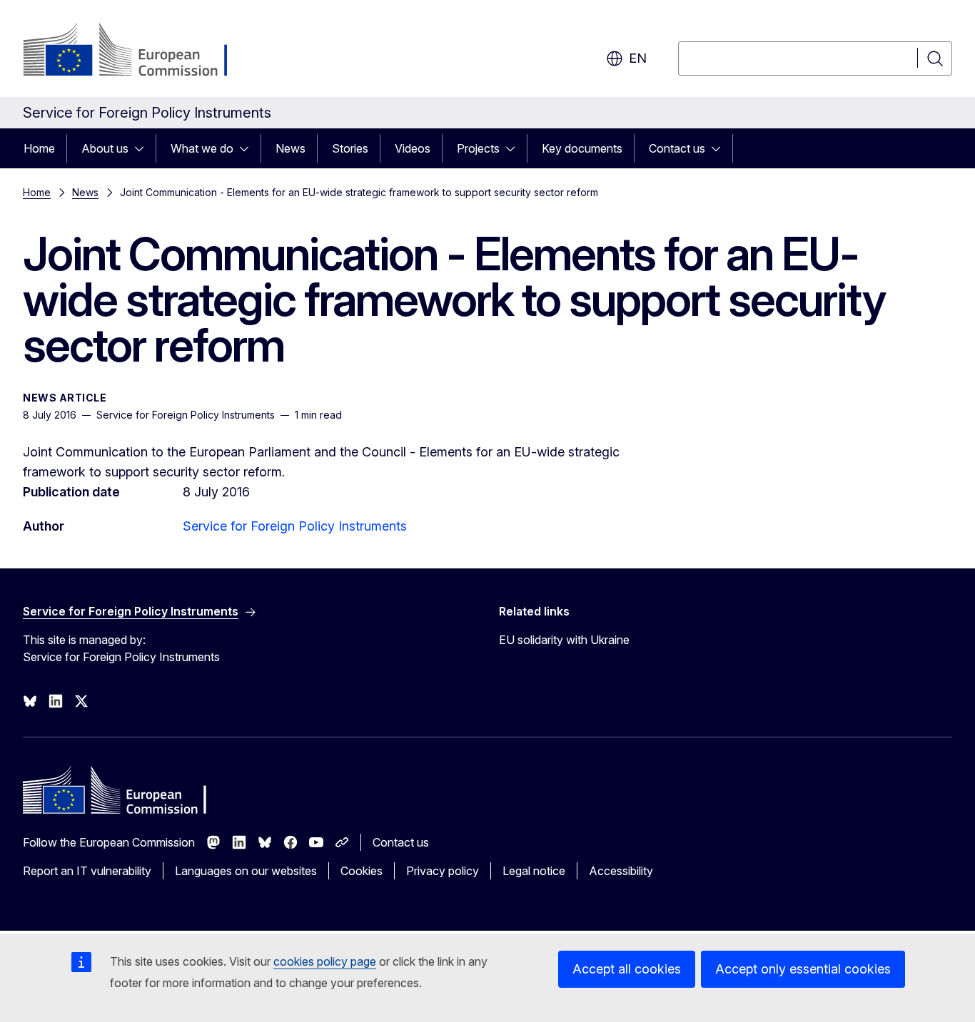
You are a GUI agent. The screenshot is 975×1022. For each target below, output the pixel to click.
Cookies (361, 871)
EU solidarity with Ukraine (564, 640)
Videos (412, 148)
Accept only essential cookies (803, 968)
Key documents (582, 148)
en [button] (638, 58)
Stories (350, 148)
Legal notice (533, 871)
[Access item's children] (143, 148)
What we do (202, 148)
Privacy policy (442, 871)
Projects (478, 148)
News (290, 148)
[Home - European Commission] (138, 51)
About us (104, 148)
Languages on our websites (246, 871)
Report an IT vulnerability (87, 871)
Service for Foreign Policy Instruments (295, 525)
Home (39, 148)
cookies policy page (324, 961)
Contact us (677, 148)
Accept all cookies (626, 968)
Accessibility (621, 871)
